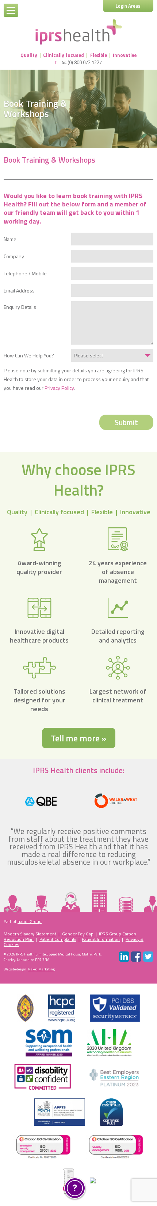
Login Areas (128, 5)
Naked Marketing (41, 969)
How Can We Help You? (29, 355)
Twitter (148, 956)
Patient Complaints (57, 939)
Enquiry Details (20, 306)
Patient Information (101, 939)
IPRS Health (78, 31)
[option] (41, 800)
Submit (126, 422)
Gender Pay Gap (77, 933)
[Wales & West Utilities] (116, 800)
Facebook (136, 956)
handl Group (30, 921)
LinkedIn (124, 956)
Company (14, 256)
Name (10, 239)
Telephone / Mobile (25, 273)
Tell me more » (79, 738)
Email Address (19, 290)
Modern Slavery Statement (30, 933)
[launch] (74, 1188)
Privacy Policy (59, 388)
